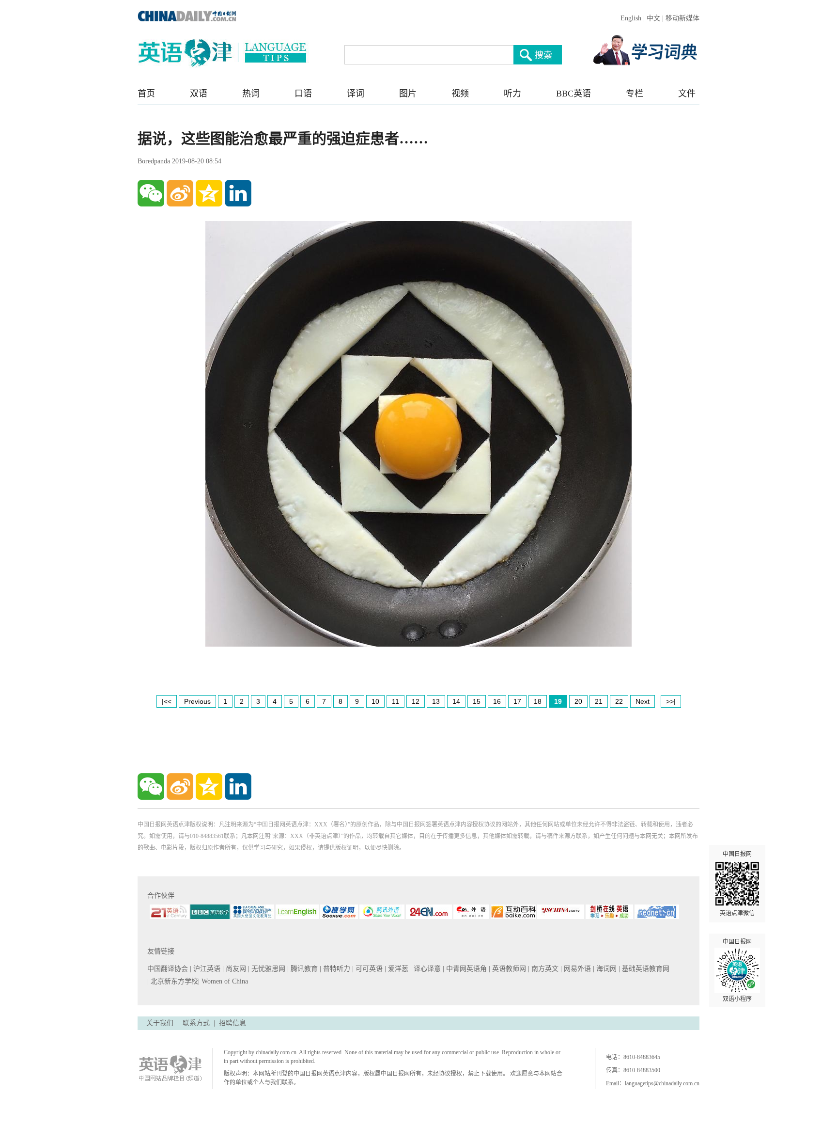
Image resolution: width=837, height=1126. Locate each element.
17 (517, 701)
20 (578, 701)
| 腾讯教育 (303, 968)
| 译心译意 (426, 968)
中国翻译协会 (168, 968)
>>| (671, 701)
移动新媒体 (682, 18)
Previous (197, 701)
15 (476, 701)
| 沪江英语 (206, 968)
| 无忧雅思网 (267, 968)
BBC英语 (573, 93)
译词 (355, 93)
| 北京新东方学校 (172, 981)
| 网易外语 (576, 968)
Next (643, 701)
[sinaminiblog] (180, 193)
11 (395, 701)
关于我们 (159, 1023)
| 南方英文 (544, 968)
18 (538, 701)
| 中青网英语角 (466, 968)
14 (456, 701)
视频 (460, 93)
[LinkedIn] (238, 193)
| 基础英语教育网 (645, 968)
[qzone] (209, 193)
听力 (512, 93)
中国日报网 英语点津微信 (737, 884)
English (630, 18)
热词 (251, 93)
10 (375, 701)
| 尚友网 (235, 968)
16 (497, 701)
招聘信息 (232, 1023)
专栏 (634, 93)
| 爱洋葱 (397, 968)
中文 (653, 18)
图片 (408, 93)
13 (436, 701)
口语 (303, 93)
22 (619, 701)
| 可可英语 (368, 968)
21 (599, 701)
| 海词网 (606, 968)
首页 (146, 93)
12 (415, 701)
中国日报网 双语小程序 (737, 970)
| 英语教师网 (508, 968)
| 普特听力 (336, 968)
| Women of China (223, 981)
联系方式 (196, 1023)
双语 (198, 93)
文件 (687, 93)
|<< (166, 701)
